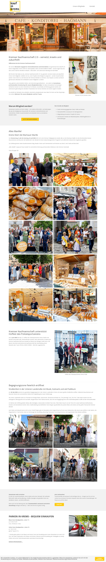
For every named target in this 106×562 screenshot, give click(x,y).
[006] (75, 237)
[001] (31, 169)
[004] (75, 203)
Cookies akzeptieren (99, 558)
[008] (75, 271)
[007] (31, 271)
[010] (75, 304)
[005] (31, 237)
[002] (75, 169)
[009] (31, 304)
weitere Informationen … (16, 541)
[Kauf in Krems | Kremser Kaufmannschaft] (15, 6)
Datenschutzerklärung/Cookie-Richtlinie (65, 559)
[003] (31, 203)
